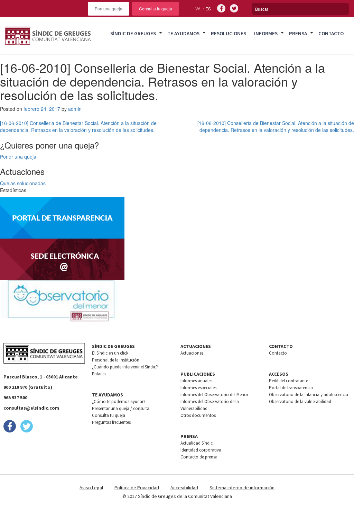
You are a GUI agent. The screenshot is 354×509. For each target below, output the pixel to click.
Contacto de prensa (198, 457)
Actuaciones (191, 353)
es (208, 8)
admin (75, 108)
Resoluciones (228, 33)
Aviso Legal (91, 487)
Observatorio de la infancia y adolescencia (308, 395)
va (198, 8)
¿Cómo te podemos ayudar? (119, 401)
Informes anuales (196, 381)
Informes (266, 33)
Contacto (331, 33)
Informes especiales (198, 388)
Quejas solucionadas (23, 183)
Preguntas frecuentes (111, 422)
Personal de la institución (115, 360)
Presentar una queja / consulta (120, 408)
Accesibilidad (184, 487)
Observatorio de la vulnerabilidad (300, 401)
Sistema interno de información (241, 487)
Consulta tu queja (155, 8)
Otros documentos (198, 415)
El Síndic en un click (110, 353)
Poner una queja (18, 156)
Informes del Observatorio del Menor (214, 395)
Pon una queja (108, 8)
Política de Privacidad (136, 487)
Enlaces (99, 374)
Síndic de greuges (133, 33)
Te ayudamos (183, 33)
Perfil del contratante (288, 381)
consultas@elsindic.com (31, 408)
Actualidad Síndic (196, 443)
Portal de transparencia (291, 388)
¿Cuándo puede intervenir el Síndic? (125, 367)
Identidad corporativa (200, 450)
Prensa (298, 33)
